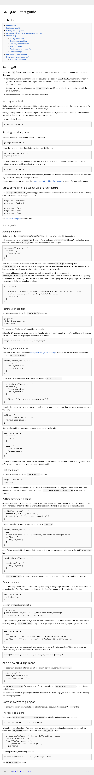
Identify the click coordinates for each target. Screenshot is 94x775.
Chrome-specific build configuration (47, 181)
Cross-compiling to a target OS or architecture (24, 33)
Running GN (11, 25)
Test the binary (16, 46)
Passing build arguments (16, 30)
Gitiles (14, 771)
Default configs (16, 52)
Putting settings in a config (20, 49)
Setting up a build (13, 28)
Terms (28, 771)
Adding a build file (17, 38)
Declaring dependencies (19, 44)
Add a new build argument (16, 54)
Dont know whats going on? (17, 57)
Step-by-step (11, 36)
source (89, 771)
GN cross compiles (13, 218)
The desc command (18, 59)
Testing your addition (18, 41)
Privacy (21, 771)
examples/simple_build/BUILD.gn (43, 352)
